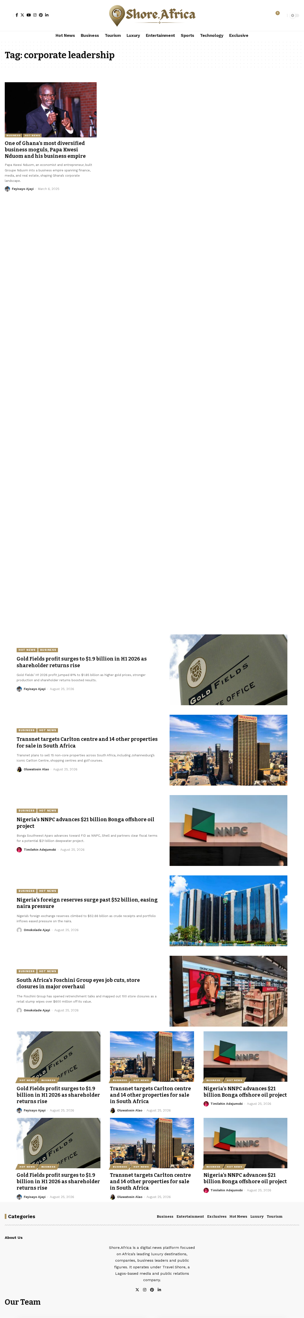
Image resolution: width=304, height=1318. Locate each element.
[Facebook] (16, 15)
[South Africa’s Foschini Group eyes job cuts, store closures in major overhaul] (229, 991)
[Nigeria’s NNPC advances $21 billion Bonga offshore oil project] (229, 830)
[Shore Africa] (152, 15)
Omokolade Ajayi (37, 930)
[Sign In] (9, 15)
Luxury (257, 1216)
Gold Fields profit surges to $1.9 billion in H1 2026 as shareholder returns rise (58, 1095)
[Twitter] (22, 15)
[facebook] (165, 1290)
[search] (282, 15)
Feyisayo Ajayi (23, 189)
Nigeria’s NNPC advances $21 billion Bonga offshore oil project (245, 1092)
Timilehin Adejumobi (40, 849)
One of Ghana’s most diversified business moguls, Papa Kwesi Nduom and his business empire (45, 149)
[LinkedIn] (47, 15)
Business (13, 135)
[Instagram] (35, 15)
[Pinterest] (41, 15)
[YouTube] (28, 15)
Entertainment (190, 1216)
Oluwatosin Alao (36, 769)
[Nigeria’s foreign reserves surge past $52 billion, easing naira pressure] (229, 910)
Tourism (274, 1216)
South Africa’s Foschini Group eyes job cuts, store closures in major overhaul (78, 983)
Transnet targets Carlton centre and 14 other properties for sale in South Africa (150, 1095)
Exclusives (217, 1216)
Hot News (32, 135)
